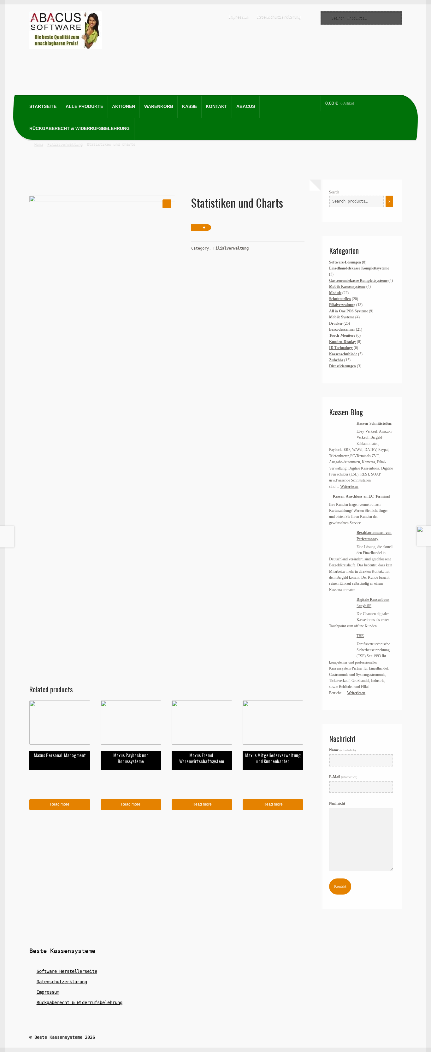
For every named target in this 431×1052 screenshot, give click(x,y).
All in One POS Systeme (348, 311)
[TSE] (341, 645)
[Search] (389, 202)
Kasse (189, 106)
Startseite (42, 106)
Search (334, 192)
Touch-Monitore (342, 335)
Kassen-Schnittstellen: (375, 423)
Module (335, 293)
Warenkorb (158, 106)
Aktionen (123, 106)
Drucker (336, 323)
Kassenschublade (343, 354)
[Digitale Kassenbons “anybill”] (341, 608)
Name (342, 750)
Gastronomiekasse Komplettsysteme (358, 280)
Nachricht (337, 803)
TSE (360, 636)
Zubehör (336, 360)
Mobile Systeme (341, 317)
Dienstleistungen (342, 366)
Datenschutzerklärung (279, 17)
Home (38, 144)
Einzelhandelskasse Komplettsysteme (359, 268)
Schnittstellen (340, 299)
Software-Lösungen (345, 262)
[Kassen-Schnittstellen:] (341, 432)
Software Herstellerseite (67, 971)
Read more (59, 804)
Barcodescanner (342, 329)
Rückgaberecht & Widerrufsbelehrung (79, 128)
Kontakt (216, 106)
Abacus (245, 106)
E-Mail (343, 777)
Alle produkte (84, 106)
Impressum (238, 17)
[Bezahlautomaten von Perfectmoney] (341, 541)
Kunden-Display (342, 342)
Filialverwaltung (65, 144)
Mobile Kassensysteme (347, 286)
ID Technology (341, 348)
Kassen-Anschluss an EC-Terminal (361, 496)
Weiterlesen (349, 486)
